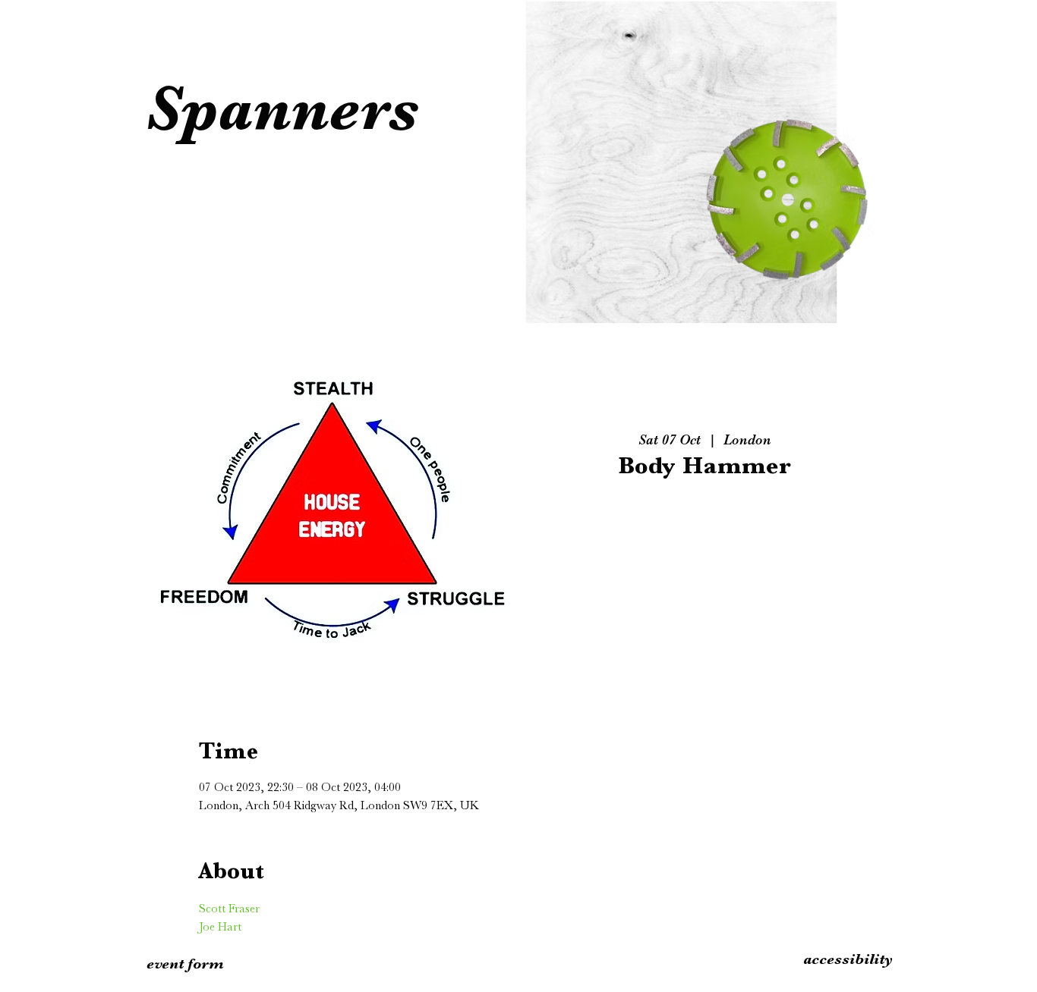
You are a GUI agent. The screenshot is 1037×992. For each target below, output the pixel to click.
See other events (704, 559)
